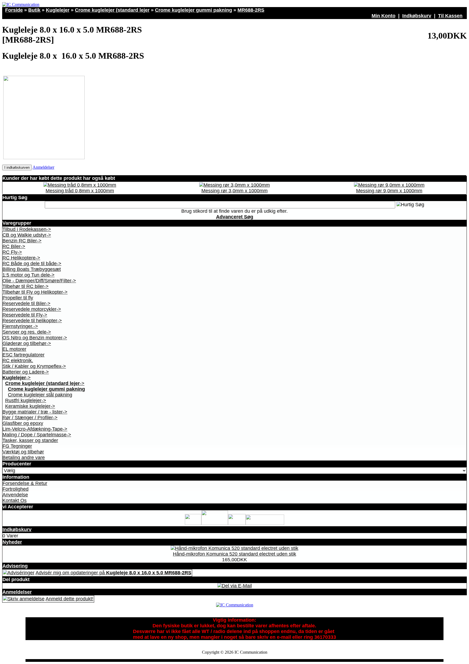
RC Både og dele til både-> (31, 263)
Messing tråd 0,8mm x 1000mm (80, 190)
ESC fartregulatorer (23, 355)
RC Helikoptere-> (21, 258)
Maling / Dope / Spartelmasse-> (36, 434)
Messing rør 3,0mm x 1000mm (234, 190)
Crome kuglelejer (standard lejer (112, 10)
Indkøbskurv (416, 15)
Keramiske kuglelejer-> (30, 406)
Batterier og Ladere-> (25, 372)
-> (16, 377)
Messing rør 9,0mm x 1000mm (389, 190)
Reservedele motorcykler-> (31, 309)
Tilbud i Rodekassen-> (26, 229)
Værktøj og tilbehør (23, 452)
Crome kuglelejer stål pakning (40, 394)
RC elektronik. (17, 360)
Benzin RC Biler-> (22, 240)
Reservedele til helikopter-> (32, 320)
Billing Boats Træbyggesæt (31, 269)
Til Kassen (450, 15)
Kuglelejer (57, 10)
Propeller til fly (17, 297)
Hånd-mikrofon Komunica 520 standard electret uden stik (234, 554)
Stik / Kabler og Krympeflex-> (34, 366)
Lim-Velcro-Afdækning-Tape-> (34, 429)
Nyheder (12, 542)
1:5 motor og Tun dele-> (28, 275)
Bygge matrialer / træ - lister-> (34, 412)
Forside (14, 10)
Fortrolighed (15, 489)
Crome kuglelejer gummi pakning (193, 10)
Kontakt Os (14, 500)
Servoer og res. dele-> (26, 332)
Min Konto (383, 15)
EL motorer (14, 349)
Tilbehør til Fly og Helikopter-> (35, 292)
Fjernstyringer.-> (20, 326)
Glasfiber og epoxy (22, 423)
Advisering (15, 566)
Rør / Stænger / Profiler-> (30, 417)
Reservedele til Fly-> (24, 315)
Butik (34, 10)
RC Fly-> (12, 252)
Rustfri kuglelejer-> (25, 400)
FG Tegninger (17, 446)
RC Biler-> (13, 246)
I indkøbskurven (17, 167)
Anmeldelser (43, 167)
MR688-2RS (250, 10)
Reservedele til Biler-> (26, 303)
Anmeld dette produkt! (69, 599)
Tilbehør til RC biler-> (25, 286)
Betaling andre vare (23, 457)
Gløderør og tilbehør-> (26, 343)
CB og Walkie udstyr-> (26, 235)
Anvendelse (15, 494)
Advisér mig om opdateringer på (113, 572)
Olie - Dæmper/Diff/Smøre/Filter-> (39, 280)
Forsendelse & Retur (24, 483)
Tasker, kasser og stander (30, 440)
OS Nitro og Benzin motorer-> (34, 337)
